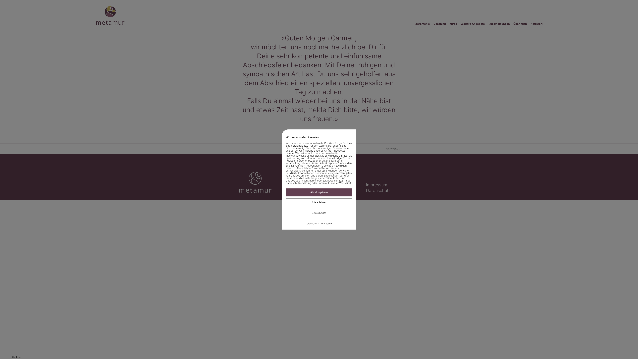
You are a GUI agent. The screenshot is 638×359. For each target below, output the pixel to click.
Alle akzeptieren (319, 192)
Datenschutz (312, 223)
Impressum (326, 223)
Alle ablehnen (319, 202)
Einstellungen (319, 212)
